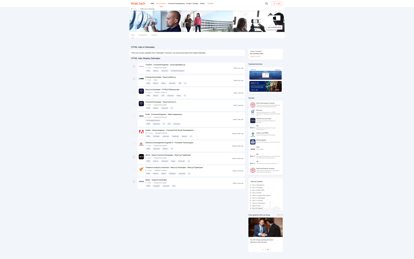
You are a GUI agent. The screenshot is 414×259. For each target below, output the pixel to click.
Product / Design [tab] (192, 3)
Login (278, 3)
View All (280, 215)
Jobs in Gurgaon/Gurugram (261, 195)
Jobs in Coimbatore (258, 203)
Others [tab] (202, 3)
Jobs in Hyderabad (258, 198)
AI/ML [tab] (152, 3)
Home (135, 9)
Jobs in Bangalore (258, 185)
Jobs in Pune (256, 206)
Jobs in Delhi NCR (258, 190)
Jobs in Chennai (257, 201)
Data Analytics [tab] (161, 3)
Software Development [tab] (176, 3)
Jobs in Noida (256, 193)
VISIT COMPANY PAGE (274, 27)
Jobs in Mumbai (257, 188)
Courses (210, 3)
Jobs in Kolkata (257, 208)
